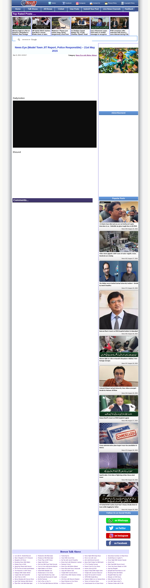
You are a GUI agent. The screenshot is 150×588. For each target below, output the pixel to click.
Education (64, 577)
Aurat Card (111, 562)
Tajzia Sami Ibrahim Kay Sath (46, 575)
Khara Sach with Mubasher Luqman (71, 562)
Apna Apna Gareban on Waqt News (118, 555)
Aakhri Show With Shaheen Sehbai (71, 575)
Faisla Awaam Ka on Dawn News (94, 583)
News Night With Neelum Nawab (117, 560)
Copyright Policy (129, 3)
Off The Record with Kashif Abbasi (24, 568)
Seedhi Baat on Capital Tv (115, 558)
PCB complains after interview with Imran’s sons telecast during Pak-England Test (119, 33)
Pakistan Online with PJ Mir (115, 583)
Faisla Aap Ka (65, 555)
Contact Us (96, 3)
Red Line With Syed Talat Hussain (47, 564)
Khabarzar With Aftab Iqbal (45, 558)
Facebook (68, 3)
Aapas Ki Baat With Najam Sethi (94, 570)
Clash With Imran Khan (67, 558)
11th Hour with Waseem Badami (70, 579)
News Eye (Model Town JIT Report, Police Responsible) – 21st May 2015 (55, 49)
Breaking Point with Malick (115, 572)
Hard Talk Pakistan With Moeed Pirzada (23, 581)
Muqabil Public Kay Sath (115, 575)
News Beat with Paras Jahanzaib (70, 568)
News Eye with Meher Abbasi (86, 55)
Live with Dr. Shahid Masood (23, 555)
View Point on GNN (20, 577)
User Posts (74, 9)
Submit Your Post (91, 9)
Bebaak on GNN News (114, 577)
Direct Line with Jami (90, 558)
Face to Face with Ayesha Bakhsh (47, 566)
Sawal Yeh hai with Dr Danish (93, 575)
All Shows (48, 9)
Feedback (129, 9)
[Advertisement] (54, 78)
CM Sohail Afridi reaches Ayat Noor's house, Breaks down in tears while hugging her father (41, 33)
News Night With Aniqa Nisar (93, 555)
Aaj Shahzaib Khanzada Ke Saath (47, 577)
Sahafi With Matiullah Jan (45, 570)
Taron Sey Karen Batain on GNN (117, 566)
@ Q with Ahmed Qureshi (92, 560)
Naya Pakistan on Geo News (69, 581)
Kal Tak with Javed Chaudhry (69, 560)
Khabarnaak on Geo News (45, 572)
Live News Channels (111, 9)
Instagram (82, 3)
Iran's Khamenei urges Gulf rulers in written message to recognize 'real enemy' (99, 33)
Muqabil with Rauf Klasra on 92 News (116, 571)
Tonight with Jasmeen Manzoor (93, 572)
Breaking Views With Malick (22, 562)
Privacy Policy (112, 3)
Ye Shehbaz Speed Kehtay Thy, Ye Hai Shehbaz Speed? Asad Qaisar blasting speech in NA (80, 33)
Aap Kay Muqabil (112, 568)
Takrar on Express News (92, 581)
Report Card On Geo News (92, 566)
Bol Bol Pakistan (42, 579)
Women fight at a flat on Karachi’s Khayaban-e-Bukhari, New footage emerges (21, 33)
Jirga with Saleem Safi (67, 570)
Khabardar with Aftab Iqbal (45, 555)
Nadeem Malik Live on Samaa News (95, 579)
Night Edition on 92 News (45, 568)
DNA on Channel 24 (66, 583)
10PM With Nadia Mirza (91, 577)
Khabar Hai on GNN (20, 564)
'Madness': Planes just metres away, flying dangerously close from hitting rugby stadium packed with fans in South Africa (60, 33)
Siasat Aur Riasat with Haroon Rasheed (23, 567)
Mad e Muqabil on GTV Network (24, 558)
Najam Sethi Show (43, 562)
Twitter (54, 3)
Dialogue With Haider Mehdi (22, 572)
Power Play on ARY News (45, 560)
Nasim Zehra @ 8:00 (90, 568)
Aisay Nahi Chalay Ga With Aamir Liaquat (94, 562)
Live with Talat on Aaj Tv (115, 581)
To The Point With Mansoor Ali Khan (48, 583)
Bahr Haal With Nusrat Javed (116, 564)
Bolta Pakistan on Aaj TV (115, 579)
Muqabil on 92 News (20, 560)
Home (18, 9)
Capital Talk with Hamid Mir (22, 575)
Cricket (61, 9)
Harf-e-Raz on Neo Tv (44, 581)
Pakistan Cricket (66, 564)
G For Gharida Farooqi (91, 564)
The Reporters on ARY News (23, 570)
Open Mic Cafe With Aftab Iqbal (23, 583)
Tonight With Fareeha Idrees (69, 572)
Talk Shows (33, 9)
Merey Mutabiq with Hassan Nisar (24, 579)
